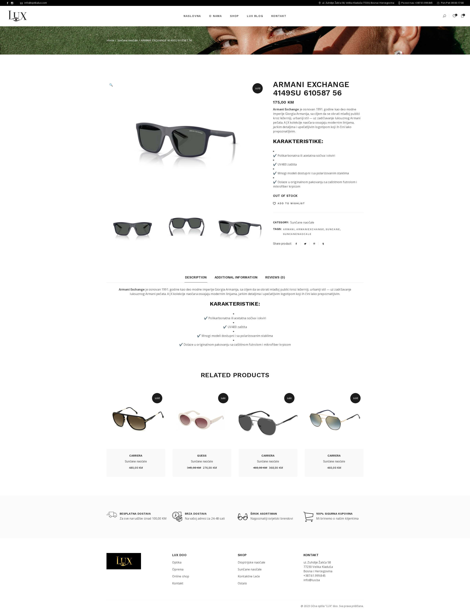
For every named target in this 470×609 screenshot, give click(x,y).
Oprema (178, 569)
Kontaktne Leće (249, 576)
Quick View (148, 468)
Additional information (236, 277)
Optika (177, 562)
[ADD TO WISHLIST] (123, 468)
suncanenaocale (297, 234)
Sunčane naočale (302, 222)
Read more (135, 468)
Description (196, 277)
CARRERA (135, 455)
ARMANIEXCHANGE (310, 229)
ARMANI (289, 229)
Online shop (180, 576)
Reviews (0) (275, 277)
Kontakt (177, 583)
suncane (333, 229)
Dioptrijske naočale (251, 562)
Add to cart (202, 468)
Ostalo (242, 583)
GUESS (202, 455)
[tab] (196, 278)
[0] (462, 16)
